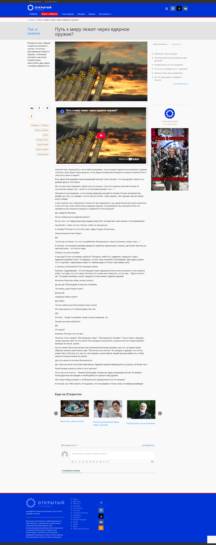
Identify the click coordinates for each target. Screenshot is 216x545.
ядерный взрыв (43, 154)
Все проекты (105, 14)
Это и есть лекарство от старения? (171, 69)
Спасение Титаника (80, 513)
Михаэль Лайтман (41, 130)
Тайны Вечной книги (81, 529)
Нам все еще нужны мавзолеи (168, 73)
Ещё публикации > (181, 84)
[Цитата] (93, 461)
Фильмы (81, 14)
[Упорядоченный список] (86, 461)
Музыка (92, 14)
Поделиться (176, 44)
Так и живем (34, 31)
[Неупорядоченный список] (90, 461)
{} (104, 461)
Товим (75, 522)
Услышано (77, 515)
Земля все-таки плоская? (165, 53)
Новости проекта (160, 44)
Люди (75, 499)
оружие (45, 135)
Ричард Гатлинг (42, 140)
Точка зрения (68, 14)
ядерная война (43, 144)
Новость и (77, 503)
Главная (31, 19)
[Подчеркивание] (79, 461)
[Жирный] (72, 461)
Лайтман (45, 125)
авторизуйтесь (148, 445)
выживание (35, 125)
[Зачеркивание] (83, 461)
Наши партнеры (50, 1)
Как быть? (76, 517)
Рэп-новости (78, 508)
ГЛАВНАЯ (33, 14)
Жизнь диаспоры (35, 1)
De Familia (76, 506)
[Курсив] (76, 461)
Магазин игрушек (79, 519)
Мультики (76, 501)
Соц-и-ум (76, 510)
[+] (107, 461)
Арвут (75, 526)
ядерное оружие (42, 149)
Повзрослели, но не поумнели (168, 64)
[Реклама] (170, 159)
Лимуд (75, 524)
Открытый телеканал (170, 121)
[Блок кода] (97, 461)
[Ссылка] (100, 461)
